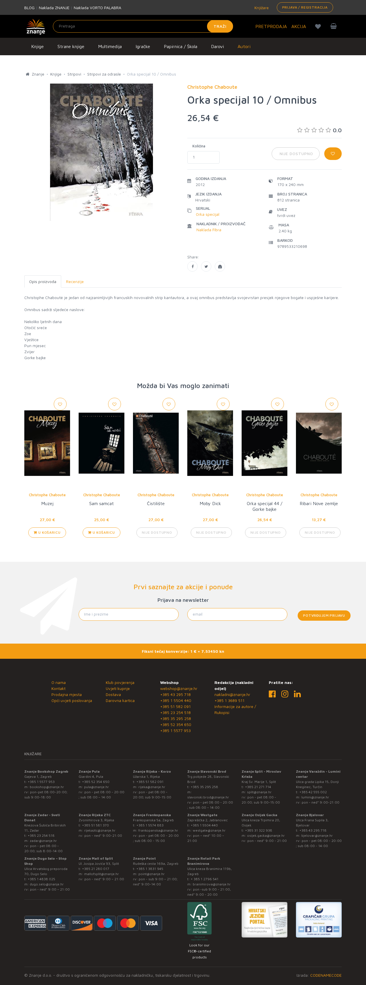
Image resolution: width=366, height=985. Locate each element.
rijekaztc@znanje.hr (100, 830)
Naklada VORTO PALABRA (97, 7)
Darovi (217, 46)
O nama (58, 682)
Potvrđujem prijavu (324, 615)
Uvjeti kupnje (118, 688)
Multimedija (110, 46)
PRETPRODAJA (271, 26)
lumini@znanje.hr (315, 797)
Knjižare (261, 7)
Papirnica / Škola (180, 46)
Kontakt (58, 688)
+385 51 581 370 (95, 825)
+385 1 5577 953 (175, 730)
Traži (220, 26)
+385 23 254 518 (175, 712)
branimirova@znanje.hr (212, 884)
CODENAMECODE (326, 975)
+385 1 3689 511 (229, 700)
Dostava (113, 694)
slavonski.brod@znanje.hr (208, 797)
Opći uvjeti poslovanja (71, 700)
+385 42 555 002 (313, 792)
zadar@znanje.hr (43, 840)
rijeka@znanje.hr (151, 787)
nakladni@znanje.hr (232, 694)
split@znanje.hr (259, 792)
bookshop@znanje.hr (47, 787)
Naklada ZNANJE (54, 7)
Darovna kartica (120, 700)
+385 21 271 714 (258, 787)
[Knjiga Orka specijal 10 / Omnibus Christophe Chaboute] (192, 266)
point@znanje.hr (151, 874)
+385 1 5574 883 (150, 825)
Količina (198, 146)
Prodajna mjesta (66, 694)
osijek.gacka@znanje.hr (266, 835)
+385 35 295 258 (175, 718)
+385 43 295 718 (175, 694)
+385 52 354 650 (175, 724)
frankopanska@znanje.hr (158, 830)
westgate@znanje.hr (209, 830)
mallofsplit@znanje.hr (101, 874)
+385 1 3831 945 (149, 869)
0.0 (337, 130)
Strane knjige (70, 46)
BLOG (29, 7)
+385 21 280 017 (95, 869)
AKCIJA (298, 26)
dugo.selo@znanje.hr (47, 884)
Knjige (37, 46)
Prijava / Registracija (305, 7)
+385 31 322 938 (258, 830)
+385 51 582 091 (175, 706)
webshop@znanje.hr (178, 688)
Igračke (143, 46)
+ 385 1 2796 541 (204, 879)
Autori (244, 46)
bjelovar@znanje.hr (317, 835)
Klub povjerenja (120, 682)
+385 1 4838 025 (41, 879)
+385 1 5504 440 (175, 700)
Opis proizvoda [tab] (42, 281)
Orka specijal (207, 214)
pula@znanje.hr (96, 787)
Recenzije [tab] (75, 281)
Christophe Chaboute (47, 494)
